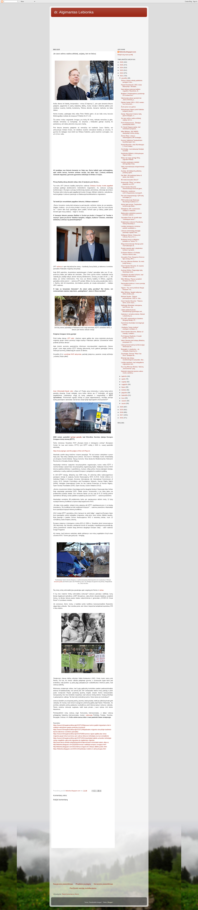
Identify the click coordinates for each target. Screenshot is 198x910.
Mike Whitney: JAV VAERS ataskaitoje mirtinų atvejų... (130, 132)
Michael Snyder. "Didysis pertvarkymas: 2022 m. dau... (131, 297)
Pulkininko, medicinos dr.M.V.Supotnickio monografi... (132, 192)
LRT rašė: (70, 338)
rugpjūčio (124, 384)
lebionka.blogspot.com (128, 52)
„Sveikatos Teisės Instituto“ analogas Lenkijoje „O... (130, 328)
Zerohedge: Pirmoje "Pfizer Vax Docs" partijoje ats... (131, 354)
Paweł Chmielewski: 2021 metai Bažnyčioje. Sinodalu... (131, 85)
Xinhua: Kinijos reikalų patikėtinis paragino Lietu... (131, 81)
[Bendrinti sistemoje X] (96, 791)
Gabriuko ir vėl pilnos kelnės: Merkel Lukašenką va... (133, 315)
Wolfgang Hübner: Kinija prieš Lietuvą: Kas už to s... (130, 236)
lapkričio (124, 376)
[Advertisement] (99, 32)
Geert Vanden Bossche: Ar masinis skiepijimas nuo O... (132, 266)
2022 (122, 73)
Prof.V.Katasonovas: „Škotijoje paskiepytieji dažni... (131, 123)
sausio (123, 403)
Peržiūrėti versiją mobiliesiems (83, 888)
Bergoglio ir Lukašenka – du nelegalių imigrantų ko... (130, 350)
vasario (124, 401)
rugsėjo (124, 382)
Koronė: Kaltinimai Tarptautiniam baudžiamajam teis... (131, 141)
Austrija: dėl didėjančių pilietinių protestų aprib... (131, 171)
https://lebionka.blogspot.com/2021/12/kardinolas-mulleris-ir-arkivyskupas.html (79, 749)
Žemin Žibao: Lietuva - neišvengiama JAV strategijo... (131, 136)
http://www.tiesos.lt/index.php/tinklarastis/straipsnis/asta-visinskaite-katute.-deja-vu (81, 742)
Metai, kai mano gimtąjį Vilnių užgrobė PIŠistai (130, 158)
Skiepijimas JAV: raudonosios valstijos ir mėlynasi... (130, 209)
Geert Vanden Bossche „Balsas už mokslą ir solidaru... (132, 332)
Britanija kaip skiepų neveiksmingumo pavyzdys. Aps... (133, 358)
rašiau (101, 590)
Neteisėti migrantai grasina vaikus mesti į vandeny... (132, 372)
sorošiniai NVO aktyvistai (72, 354)
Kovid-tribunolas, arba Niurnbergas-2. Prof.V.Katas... (132, 145)
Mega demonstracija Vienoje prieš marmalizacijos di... (132, 244)
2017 (122, 415)
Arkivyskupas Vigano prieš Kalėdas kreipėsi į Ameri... (132, 110)
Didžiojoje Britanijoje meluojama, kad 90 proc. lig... (131, 306)
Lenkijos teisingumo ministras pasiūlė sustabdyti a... (130, 227)
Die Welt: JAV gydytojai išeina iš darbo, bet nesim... (131, 176)
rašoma (59, 266)
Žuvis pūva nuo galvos (128, 107)
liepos (123, 387)
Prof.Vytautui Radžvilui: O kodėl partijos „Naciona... (131, 337)
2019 (122, 409)
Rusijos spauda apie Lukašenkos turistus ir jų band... (132, 249)
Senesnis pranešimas (103, 884)
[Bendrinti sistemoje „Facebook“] (98, 791)
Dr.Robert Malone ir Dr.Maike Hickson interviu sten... (130, 253)
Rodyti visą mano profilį (125, 54)
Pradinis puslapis (83, 884)
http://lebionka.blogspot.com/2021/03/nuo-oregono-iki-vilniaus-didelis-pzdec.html (80, 747)
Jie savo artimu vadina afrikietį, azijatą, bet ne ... (131, 119)
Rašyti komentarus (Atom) (70, 894)
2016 (122, 418)
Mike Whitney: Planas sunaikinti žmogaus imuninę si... (131, 279)
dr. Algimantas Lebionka (74, 12)
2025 (122, 65)
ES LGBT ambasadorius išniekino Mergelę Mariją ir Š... (132, 319)
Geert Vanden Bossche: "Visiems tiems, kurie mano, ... (132, 301)
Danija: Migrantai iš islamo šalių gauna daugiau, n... (131, 114)
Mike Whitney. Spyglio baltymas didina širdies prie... (131, 293)
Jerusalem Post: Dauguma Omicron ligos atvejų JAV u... (132, 258)
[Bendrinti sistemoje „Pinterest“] (100, 791)
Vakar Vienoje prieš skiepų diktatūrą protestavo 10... (132, 341)
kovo (123, 398)
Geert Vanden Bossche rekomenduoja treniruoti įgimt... (132, 187)
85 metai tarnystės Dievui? (129, 180)
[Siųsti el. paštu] (93, 791)
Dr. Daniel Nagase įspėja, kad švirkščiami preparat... (130, 128)
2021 (122, 76)
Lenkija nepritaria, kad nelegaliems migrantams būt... (132, 363)
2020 (122, 407)
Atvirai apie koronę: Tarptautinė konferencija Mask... (131, 205)
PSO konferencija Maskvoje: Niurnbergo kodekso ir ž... (130, 200)
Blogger (110, 902)
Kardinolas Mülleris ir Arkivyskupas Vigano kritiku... (132, 154)
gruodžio (124, 78)
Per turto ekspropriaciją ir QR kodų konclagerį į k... (132, 196)
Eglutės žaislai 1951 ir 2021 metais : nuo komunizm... (133, 103)
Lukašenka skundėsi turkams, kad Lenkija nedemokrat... (132, 275)
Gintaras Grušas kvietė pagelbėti (101, 186)
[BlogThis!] (95, 791)
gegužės (124, 392)
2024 (122, 67)
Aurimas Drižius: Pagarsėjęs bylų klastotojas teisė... (132, 271)
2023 (122, 70)
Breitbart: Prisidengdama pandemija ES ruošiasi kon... (132, 94)
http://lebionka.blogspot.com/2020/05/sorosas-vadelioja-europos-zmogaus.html (79, 744)
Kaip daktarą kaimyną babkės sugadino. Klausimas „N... (130, 90)
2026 (122, 62)
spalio (123, 379)
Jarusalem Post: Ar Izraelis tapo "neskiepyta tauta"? (131, 218)
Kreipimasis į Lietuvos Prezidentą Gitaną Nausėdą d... (132, 222)
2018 (122, 412)
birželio (124, 390)
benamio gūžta (58, 581)
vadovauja (89, 715)
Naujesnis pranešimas (63, 884)
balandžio (124, 395)
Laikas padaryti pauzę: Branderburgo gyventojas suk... (132, 310)
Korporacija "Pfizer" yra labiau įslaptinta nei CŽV (130, 183)
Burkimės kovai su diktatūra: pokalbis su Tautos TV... (130, 240)
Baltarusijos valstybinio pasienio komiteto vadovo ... (131, 214)
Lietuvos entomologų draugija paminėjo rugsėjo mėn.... (130, 231)
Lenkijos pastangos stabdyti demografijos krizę (130, 163)
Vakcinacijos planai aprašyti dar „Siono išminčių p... (131, 98)
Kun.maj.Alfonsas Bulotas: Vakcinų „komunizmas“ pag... (132, 367)
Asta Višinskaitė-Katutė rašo (63, 391)
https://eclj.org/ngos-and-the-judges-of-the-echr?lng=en (71, 451)
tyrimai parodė (76, 437)
